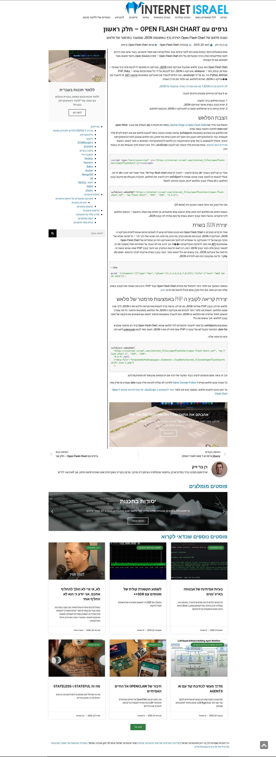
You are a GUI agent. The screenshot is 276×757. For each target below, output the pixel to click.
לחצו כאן (77, 112)
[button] (224, 511)
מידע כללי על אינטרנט (87, 214)
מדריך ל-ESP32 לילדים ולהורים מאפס (73, 131)
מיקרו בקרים (86, 151)
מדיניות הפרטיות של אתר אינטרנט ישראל (159, 743)
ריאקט (89, 139)
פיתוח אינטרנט (91, 195)
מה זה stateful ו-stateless (77, 686)
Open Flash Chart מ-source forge (188, 125)
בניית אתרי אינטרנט (83, 222)
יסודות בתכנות (79, 202)
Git (91, 179)
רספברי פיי (87, 155)
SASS (90, 187)
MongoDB (87, 175)
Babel (90, 167)
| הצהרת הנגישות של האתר (74, 743)
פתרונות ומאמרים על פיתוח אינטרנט (74, 199)
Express (88, 163)
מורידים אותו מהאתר (216, 145)
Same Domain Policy (184, 383)
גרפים (124, 45)
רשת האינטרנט (85, 218)
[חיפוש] (53, 233)
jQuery (89, 191)
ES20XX (88, 147)
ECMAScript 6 (85, 143)
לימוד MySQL (85, 183)
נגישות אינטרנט (85, 206)
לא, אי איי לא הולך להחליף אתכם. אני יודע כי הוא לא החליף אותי (80, 594)
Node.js (88, 159)
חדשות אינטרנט (91, 210)
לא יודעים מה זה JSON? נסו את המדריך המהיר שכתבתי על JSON (193, 86)
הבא (163, 290)
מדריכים (95, 127)
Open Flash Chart (169, 45)
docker (89, 171)
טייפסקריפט (86, 135)
